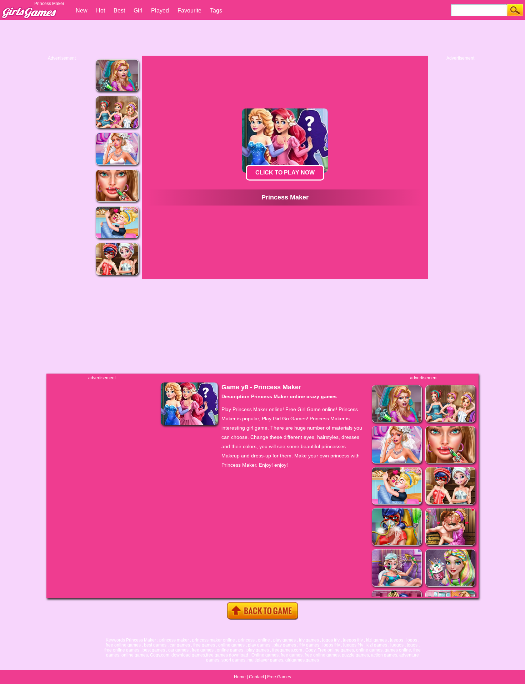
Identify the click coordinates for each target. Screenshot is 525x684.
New (82, 10)
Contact (256, 676)
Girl (138, 10)
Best (119, 10)
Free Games (279, 676)
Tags (216, 10)
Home (240, 676)
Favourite (189, 10)
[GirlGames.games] (28, 9)
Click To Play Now (285, 172)
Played (160, 10)
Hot (100, 10)
